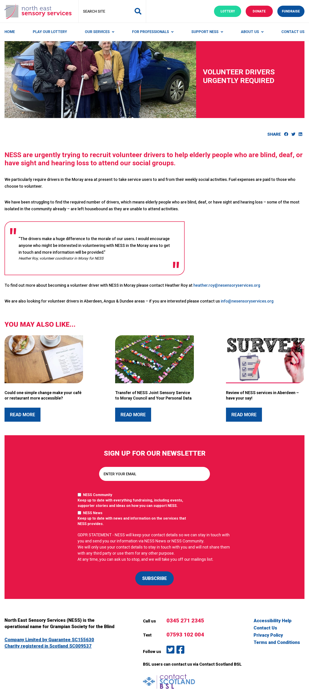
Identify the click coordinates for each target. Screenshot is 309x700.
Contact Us (292, 32)
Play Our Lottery (50, 32)
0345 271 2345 (185, 620)
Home (10, 32)
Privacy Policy (268, 635)
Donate (263, 11)
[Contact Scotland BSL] (169, 681)
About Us (250, 32)
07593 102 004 (185, 634)
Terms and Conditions (277, 642)
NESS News (132, 518)
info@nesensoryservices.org (247, 301)
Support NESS (205, 32)
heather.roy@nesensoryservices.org (226, 285)
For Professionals (150, 32)
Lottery (231, 11)
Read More (25, 414)
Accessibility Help (273, 620)
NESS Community (130, 500)
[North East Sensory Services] (38, 11)
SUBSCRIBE (154, 578)
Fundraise (293, 11)
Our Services (97, 32)
